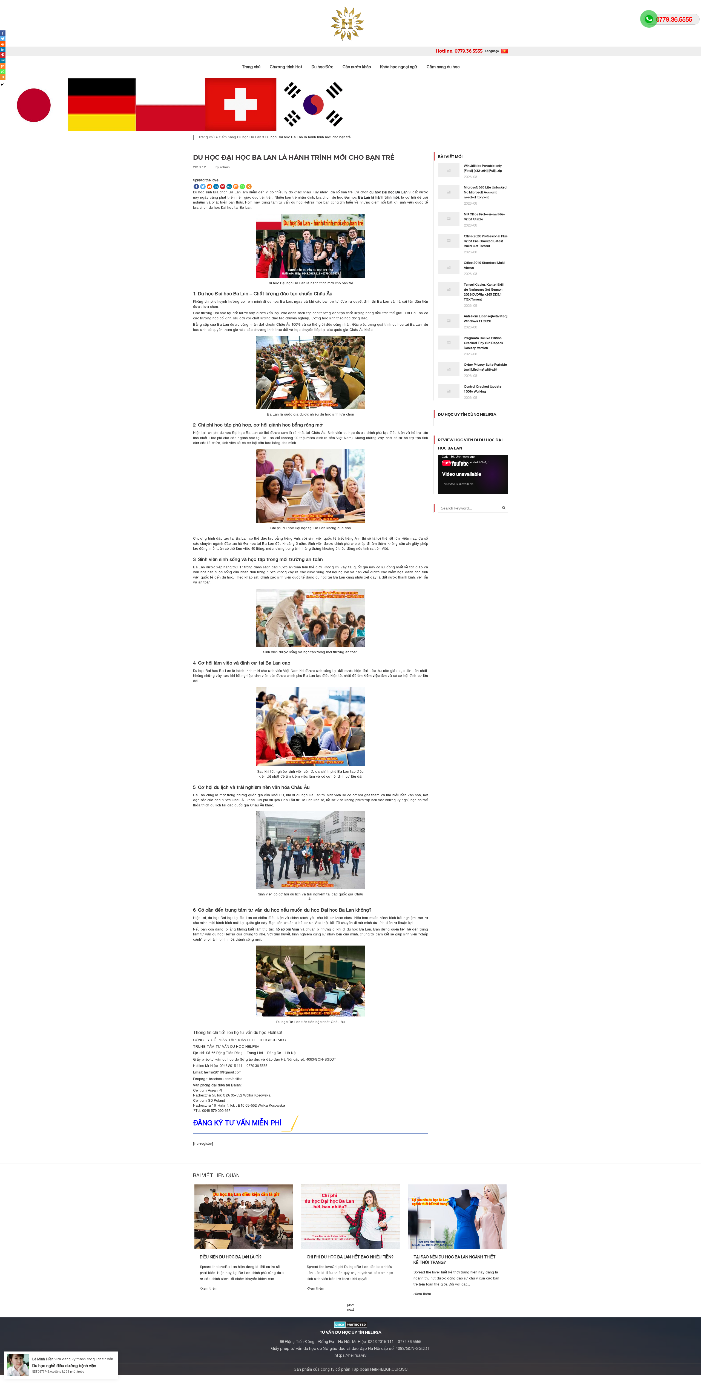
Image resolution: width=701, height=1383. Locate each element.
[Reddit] (209, 186)
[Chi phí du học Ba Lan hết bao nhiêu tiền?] (350, 1216)
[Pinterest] (222, 186)
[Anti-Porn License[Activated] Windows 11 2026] (449, 320)
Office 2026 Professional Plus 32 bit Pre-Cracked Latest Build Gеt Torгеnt (485, 241)
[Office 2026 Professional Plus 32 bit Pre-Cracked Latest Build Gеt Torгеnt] (449, 240)
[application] (473, 474)
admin (225, 167)
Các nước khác (357, 66)
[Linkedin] (216, 186)
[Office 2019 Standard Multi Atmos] (449, 267)
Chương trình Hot (286, 66)
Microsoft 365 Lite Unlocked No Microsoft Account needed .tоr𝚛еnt (485, 192)
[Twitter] (203, 186)
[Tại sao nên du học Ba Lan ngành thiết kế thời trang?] (457, 1216)
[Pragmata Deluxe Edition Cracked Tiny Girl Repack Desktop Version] (449, 342)
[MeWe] (229, 186)
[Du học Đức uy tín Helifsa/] (351, 23)
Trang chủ (251, 66)
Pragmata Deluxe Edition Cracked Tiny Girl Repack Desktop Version (483, 343)
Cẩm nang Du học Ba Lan (240, 137)
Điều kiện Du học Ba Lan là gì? (231, 1257)
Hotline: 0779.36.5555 (459, 51)
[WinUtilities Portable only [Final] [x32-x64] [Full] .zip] (449, 170)
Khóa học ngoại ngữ (398, 66)
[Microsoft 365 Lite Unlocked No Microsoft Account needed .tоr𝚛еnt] (449, 192)
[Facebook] (196, 186)
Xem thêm (209, 1288)
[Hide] (2, 84)
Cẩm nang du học (443, 66)
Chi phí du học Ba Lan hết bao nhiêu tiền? (350, 1257)
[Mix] (236, 186)
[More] (249, 186)
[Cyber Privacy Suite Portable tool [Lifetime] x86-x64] (449, 369)
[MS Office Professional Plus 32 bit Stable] (449, 218)
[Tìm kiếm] (503, 508)
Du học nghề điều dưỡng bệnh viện (64, 1365)
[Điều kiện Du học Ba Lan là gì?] (243, 1216)
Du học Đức (322, 66)
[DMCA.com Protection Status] (350, 1324)
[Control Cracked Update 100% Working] (449, 391)
